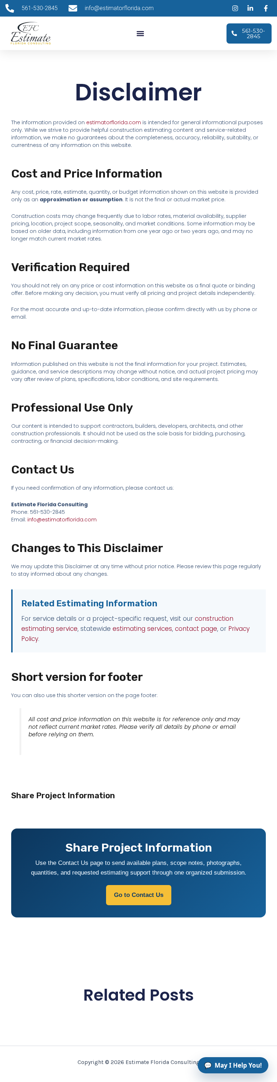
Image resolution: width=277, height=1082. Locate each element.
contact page (196, 628)
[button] (140, 33)
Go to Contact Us (138, 895)
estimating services (142, 628)
